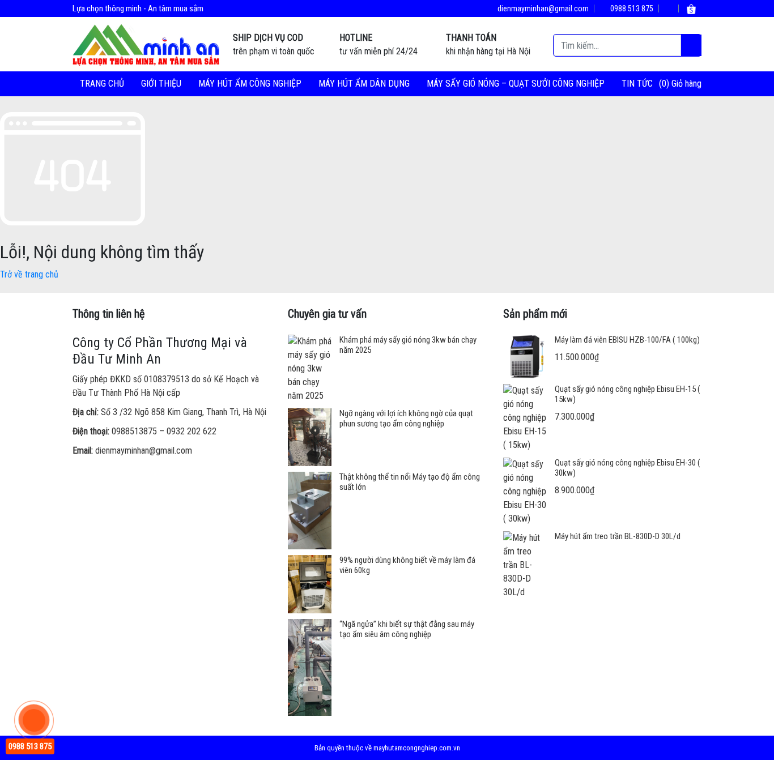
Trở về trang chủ (29, 274)
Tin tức (637, 83)
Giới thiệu (161, 83)
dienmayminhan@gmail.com (542, 8)
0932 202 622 (191, 431)
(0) (665, 83)
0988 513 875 (631, 8)
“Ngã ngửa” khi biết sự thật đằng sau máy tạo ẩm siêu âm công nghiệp (406, 629)
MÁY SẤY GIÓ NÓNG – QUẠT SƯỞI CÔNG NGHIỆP (516, 83)
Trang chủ (102, 83)
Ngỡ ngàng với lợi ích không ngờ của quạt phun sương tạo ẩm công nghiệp (406, 418)
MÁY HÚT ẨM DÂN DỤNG (364, 83)
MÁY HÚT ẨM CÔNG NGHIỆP (249, 83)
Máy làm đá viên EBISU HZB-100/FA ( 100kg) (627, 340)
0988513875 (134, 431)
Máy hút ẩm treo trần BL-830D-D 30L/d (618, 536)
